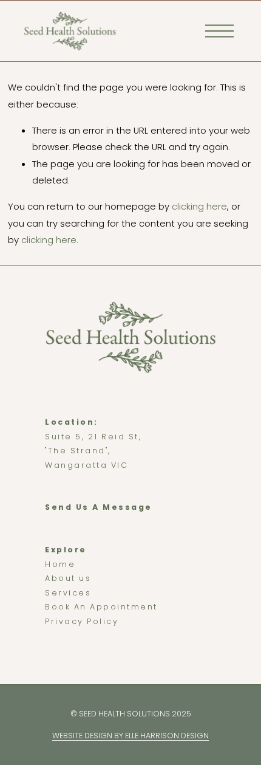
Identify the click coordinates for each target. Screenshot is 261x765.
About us (68, 578)
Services (68, 593)
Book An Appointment (101, 607)
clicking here (199, 206)
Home (60, 564)
